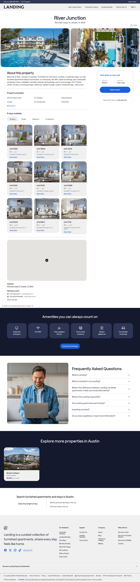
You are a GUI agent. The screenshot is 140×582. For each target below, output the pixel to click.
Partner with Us (121, 7)
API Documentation (10, 579)
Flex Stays (62, 540)
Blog (99, 535)
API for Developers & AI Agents (112, 576)
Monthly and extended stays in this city (63, 502)
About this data (12, 299)
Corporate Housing (91, 7)
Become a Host (123, 532)
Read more (79, 85)
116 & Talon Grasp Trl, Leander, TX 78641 (70, 23)
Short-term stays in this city (59, 506)
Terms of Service (34, 576)
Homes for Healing (101, 539)
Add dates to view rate (110, 75)
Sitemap (98, 576)
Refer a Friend (64, 553)
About (100, 532)
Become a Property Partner (124, 536)
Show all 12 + (11, 106)
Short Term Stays (65, 547)
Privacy (43, 576)
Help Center (132, 2)
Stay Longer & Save (74, 7)
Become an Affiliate (124, 540)
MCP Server (128, 576)
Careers (120, 543)
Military (100, 543)
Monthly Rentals (64, 543)
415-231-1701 (14, 2)
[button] (46, 260)
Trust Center (83, 540)
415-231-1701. (122, 100)
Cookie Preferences (54, 576)
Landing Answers (82, 536)
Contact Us (83, 532)
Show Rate (13, 157)
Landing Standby (107, 7)
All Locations (63, 550)
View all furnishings (70, 346)
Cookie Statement (67, 576)
